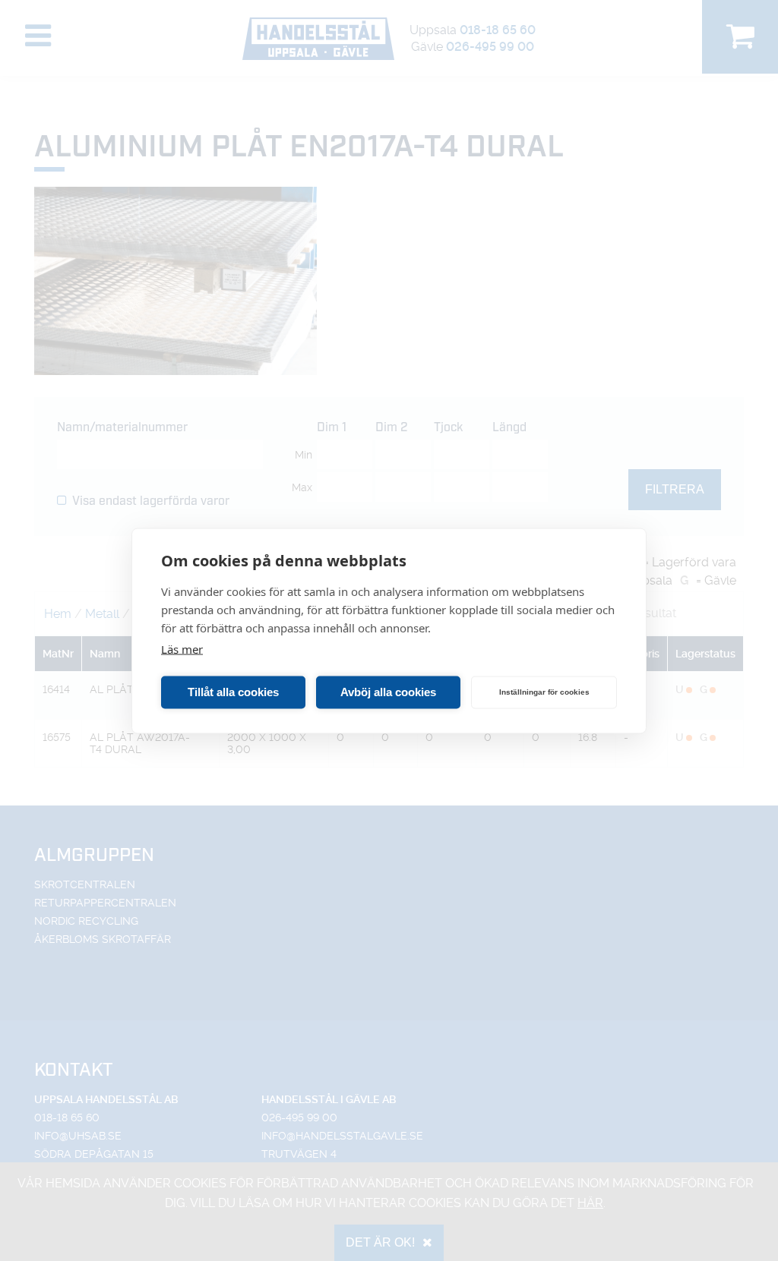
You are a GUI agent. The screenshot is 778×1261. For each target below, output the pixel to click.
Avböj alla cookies (388, 692)
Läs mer (182, 648)
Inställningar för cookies (544, 692)
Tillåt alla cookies (233, 692)
